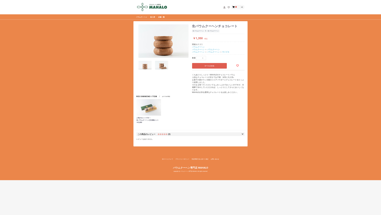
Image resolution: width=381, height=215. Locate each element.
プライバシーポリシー (182, 159)
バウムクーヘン (141, 17)
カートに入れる (209, 66)
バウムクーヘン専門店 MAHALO (190, 167)
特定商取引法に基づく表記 (200, 159)
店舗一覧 (161, 17)
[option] (163, 41)
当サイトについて (167, 159)
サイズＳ (225, 52)
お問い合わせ (215, 159)
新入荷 (152, 17)
